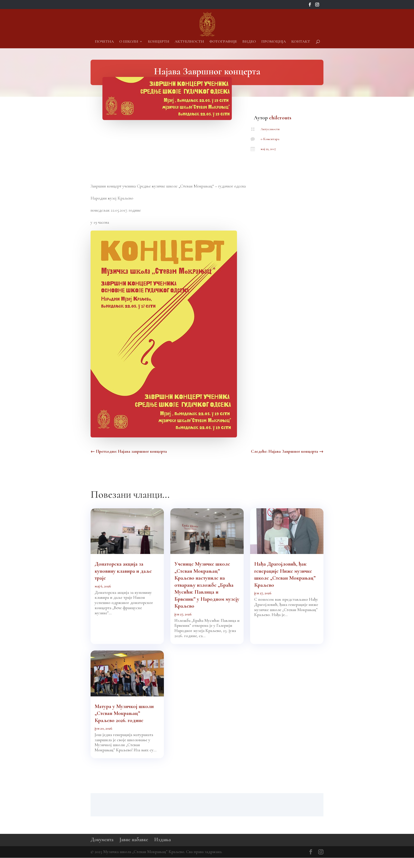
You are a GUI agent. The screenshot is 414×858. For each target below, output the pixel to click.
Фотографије (223, 42)
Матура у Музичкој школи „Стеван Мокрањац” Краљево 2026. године (124, 713)
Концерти (158, 42)
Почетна (104, 42)
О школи (128, 42)
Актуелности (189, 42)
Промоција (273, 42)
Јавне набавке (133, 839)
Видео (249, 42)
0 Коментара (270, 139)
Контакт (300, 42)
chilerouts (280, 117)
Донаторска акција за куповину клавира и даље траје (123, 571)
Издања (162, 839)
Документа (102, 839)
